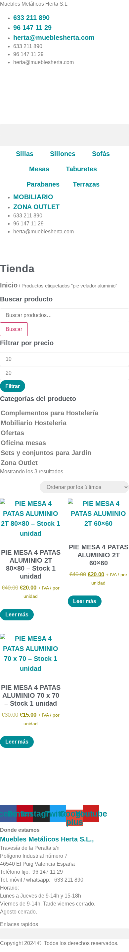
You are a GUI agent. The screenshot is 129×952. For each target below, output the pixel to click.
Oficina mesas (23, 442)
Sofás (101, 153)
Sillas (24, 153)
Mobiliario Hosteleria (33, 423)
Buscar (14, 329)
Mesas (39, 169)
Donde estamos (20, 830)
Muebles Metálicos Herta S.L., (47, 839)
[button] (64, 129)
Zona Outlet (19, 462)
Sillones (62, 153)
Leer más (16, 614)
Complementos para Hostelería (49, 413)
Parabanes (43, 184)
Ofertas (12, 432)
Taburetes (81, 169)
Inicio (9, 285)
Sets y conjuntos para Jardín (46, 452)
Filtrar (12, 386)
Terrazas (86, 184)
